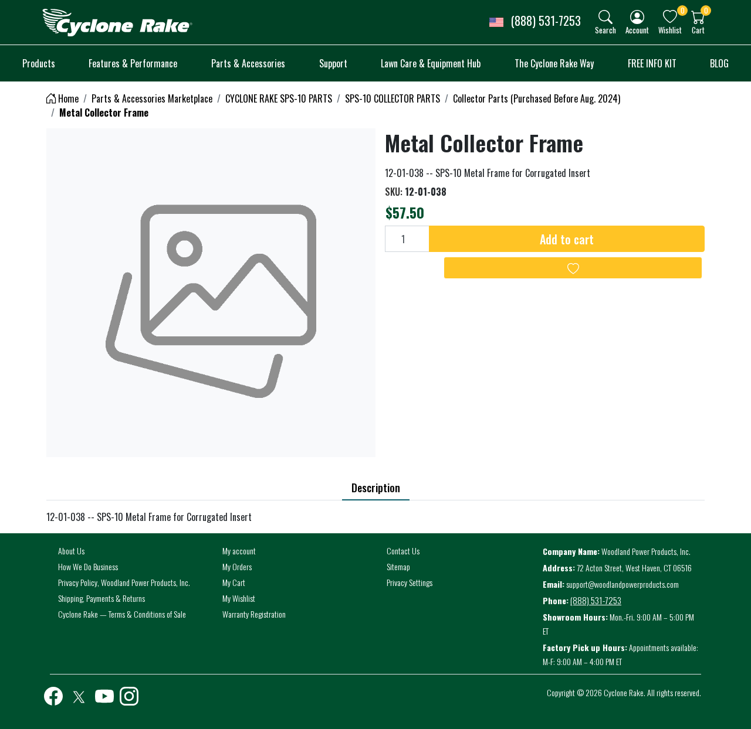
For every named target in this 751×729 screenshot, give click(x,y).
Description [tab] (375, 487)
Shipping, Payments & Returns (101, 598)
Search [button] (605, 29)
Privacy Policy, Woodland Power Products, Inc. (124, 582)
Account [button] (637, 29)
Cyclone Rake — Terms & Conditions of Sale (122, 614)
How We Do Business (88, 566)
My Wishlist (238, 598)
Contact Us (403, 550)
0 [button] (683, 10)
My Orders (237, 566)
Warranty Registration (254, 614)
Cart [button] (698, 29)
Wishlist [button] (670, 29)
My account (239, 550)
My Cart (233, 582)
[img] (605, 17)
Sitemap (398, 566)
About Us (71, 550)
